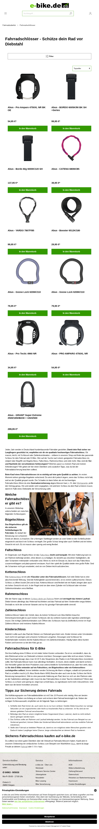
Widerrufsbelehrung (77, 768)
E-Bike (35, 747)
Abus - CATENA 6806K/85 (65, 169)
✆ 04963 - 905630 (11, 772)
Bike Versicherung (43, 784)
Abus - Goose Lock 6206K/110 (24, 292)
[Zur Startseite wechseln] (49, 5)
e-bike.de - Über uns (44, 765)
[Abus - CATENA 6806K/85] (71, 148)
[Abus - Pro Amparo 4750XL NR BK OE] (28, 86)
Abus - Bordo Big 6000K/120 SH (25, 169)
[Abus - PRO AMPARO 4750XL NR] (71, 333)
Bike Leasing (41, 781)
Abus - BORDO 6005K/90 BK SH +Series (68, 108)
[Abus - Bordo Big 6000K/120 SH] (28, 148)
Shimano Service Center (45, 771)
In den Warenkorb (27, 128)
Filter (50, 56)
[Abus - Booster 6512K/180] (71, 210)
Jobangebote (41, 774)
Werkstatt (39, 768)
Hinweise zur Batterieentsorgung (82, 778)
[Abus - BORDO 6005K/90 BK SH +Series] (71, 86)
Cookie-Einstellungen (77, 784)
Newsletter (40, 778)
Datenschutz (74, 774)
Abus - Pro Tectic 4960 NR (22, 353)
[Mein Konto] (90, 13)
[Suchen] (71, 13)
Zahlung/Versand (75, 771)
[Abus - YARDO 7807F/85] (28, 210)
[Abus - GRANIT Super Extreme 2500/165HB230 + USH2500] (28, 394)
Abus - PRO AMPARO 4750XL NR (69, 353)
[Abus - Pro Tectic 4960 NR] (28, 333)
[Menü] (6, 13)
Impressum (73, 781)
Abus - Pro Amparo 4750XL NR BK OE (27, 108)
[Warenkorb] (94, 12)
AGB (70, 765)
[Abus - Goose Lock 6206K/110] (28, 271)
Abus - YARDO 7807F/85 (21, 230)
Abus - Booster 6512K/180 (65, 230)
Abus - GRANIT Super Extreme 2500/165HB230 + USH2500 (25, 416)
